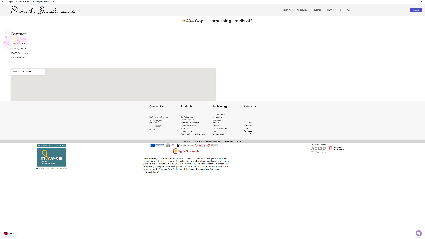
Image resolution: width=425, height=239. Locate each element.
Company (330, 10)
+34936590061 (18, 57)
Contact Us (156, 106)
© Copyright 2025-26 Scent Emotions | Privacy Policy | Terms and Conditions (212, 141)
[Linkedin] (421, 1)
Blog (342, 10)
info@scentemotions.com (158, 117)
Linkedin (152, 130)
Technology (302, 10)
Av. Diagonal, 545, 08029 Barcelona (158, 121)
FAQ (348, 10)
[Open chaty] (419, 233)
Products (287, 10)
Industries (317, 10)
